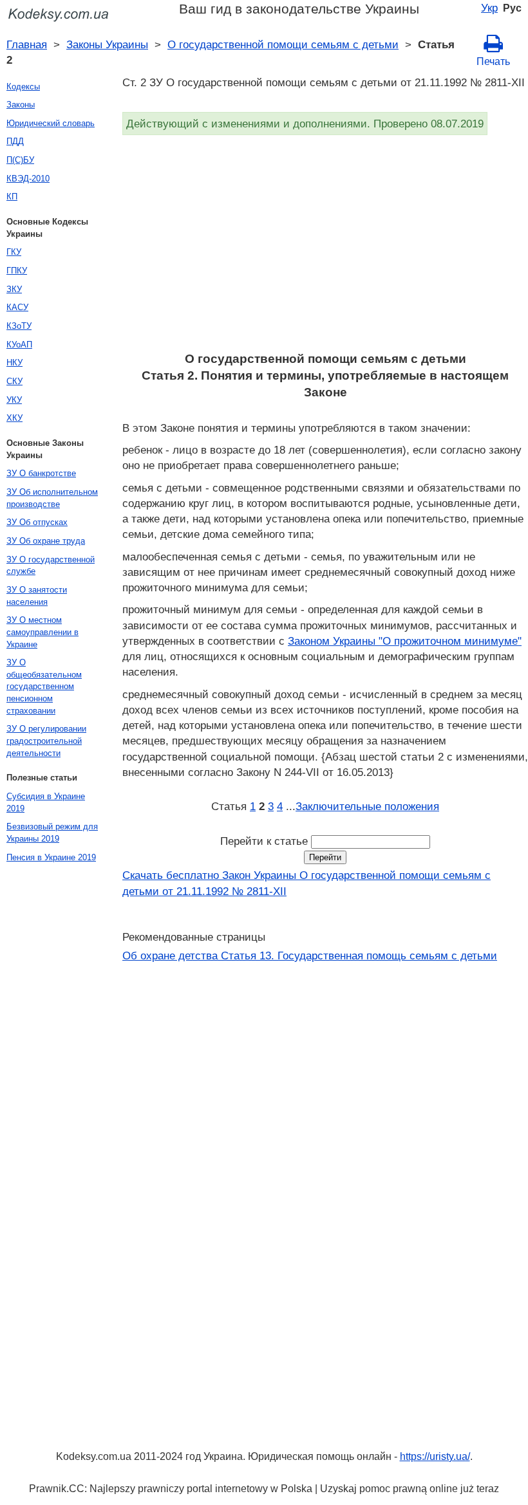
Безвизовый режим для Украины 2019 (52, 833)
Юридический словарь (50, 123)
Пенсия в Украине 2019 (51, 857)
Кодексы (23, 86)
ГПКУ (16, 270)
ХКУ (14, 418)
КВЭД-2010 (28, 178)
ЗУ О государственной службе (50, 566)
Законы (20, 104)
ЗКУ (14, 289)
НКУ (14, 362)
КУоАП (19, 344)
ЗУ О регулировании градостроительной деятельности (46, 740)
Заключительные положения (367, 806)
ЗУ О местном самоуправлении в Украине (42, 632)
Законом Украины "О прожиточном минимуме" (405, 640)
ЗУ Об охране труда (45, 541)
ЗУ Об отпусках (37, 522)
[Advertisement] (325, 248)
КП (11, 196)
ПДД (15, 141)
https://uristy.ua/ (435, 1456)
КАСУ (17, 307)
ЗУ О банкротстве (41, 473)
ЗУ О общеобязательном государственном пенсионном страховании (44, 687)
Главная (26, 44)
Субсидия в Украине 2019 (45, 802)
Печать (493, 61)
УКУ (14, 400)
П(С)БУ (20, 160)
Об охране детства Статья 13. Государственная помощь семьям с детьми (309, 955)
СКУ (14, 381)
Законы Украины (107, 44)
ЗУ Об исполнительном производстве (52, 498)
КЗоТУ (19, 326)
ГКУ (13, 252)
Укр (489, 7)
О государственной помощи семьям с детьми (283, 44)
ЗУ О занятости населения (36, 596)
